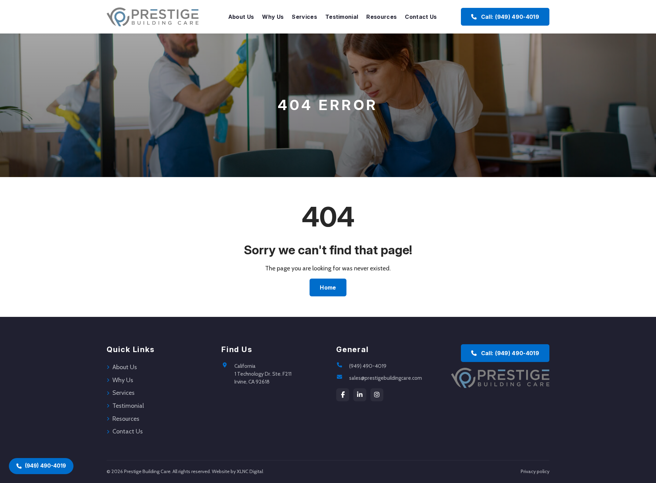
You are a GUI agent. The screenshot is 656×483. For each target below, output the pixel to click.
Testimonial (341, 16)
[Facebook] (342, 394)
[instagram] (376, 394)
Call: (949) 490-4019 (509, 16)
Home (328, 287)
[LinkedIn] (359, 394)
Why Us (273, 16)
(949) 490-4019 (367, 366)
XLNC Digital (250, 471)
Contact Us (421, 16)
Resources (381, 16)
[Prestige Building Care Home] (153, 16)
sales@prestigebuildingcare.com (385, 378)
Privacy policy (535, 471)
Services (304, 16)
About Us (241, 16)
